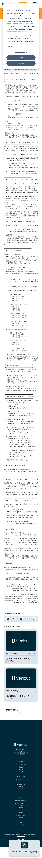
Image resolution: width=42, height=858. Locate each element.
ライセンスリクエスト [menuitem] (21, 803)
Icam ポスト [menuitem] (21, 772)
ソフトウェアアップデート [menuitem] (21, 805)
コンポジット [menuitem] (21, 769)
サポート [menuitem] (21, 797)
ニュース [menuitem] (21, 822)
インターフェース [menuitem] (21, 779)
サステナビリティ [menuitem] (21, 789)
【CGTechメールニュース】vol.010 (18, 697)
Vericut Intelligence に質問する (24, 852)
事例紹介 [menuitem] (21, 786)
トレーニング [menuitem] (21, 793)
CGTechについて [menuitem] (21, 815)
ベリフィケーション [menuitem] (21, 764)
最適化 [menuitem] (21, 767)
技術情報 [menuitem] (21, 808)
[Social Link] (19, 839)
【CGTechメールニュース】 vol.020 (18, 660)
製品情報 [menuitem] (21, 761)
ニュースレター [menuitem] (21, 825)
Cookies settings (21, 52)
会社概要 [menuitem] (21, 812)
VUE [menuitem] (21, 820)
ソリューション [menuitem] (21, 776)
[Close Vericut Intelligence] (37, 842)
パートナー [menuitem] (21, 782)
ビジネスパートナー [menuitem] (21, 784)
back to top (11, 710)
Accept (21, 57)
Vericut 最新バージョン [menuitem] (21, 800)
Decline (21, 63)
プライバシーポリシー (21, 836)
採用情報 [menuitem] (21, 817)
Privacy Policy (27, 32)
